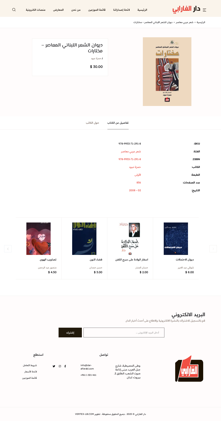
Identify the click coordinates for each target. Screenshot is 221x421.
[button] (204, 9)
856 (139, 182)
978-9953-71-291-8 (130, 159)
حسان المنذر (141, 267)
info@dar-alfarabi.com (87, 367)
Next (213, 248)
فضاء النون (96, 259)
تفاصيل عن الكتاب (118, 122)
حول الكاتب (92, 122)
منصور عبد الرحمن (47, 267)
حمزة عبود (96, 58)
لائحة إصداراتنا (121, 9)
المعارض (58, 9)
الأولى (138, 174)
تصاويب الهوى (48, 259)
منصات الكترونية (35, 9)
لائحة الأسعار (30, 371)
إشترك (70, 332)
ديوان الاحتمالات (185, 259)
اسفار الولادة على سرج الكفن (131, 259)
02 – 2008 (135, 190)
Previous (7, 248)
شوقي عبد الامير (186, 267)
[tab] (118, 122)
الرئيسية (142, 9)
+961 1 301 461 (88, 375)
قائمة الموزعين (96, 9)
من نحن (76, 9)
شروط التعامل (30, 365)
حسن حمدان (95, 267)
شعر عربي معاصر (184, 22)
